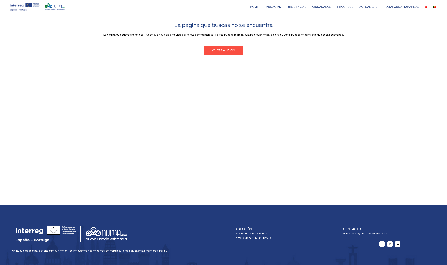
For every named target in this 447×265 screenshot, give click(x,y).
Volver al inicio (223, 50)
